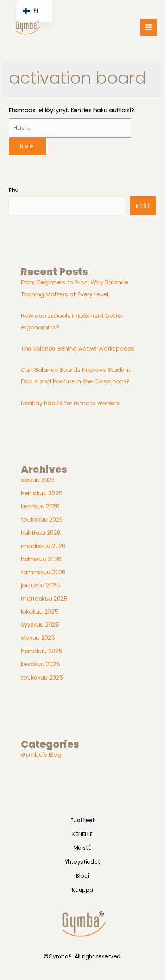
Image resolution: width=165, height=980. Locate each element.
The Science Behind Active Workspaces (77, 349)
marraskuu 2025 (44, 599)
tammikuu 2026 (43, 572)
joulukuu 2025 (40, 585)
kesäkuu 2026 (40, 506)
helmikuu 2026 (41, 559)
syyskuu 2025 (40, 625)
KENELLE (82, 834)
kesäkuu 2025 (40, 664)
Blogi (82, 876)
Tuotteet (82, 820)
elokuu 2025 (38, 638)
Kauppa (82, 890)
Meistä (83, 848)
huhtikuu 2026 (40, 533)
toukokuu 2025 (42, 677)
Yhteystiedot (82, 862)
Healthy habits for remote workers (70, 403)
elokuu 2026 (38, 480)
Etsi (13, 190)
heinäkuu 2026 (41, 493)
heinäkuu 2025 (41, 651)
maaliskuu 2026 (43, 546)
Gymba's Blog (41, 755)
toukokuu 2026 (42, 520)
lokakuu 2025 (39, 612)
